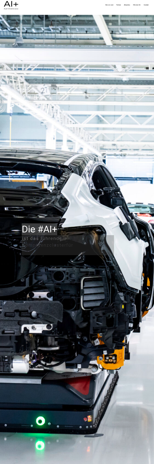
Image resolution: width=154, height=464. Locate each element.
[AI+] (12, 5)
